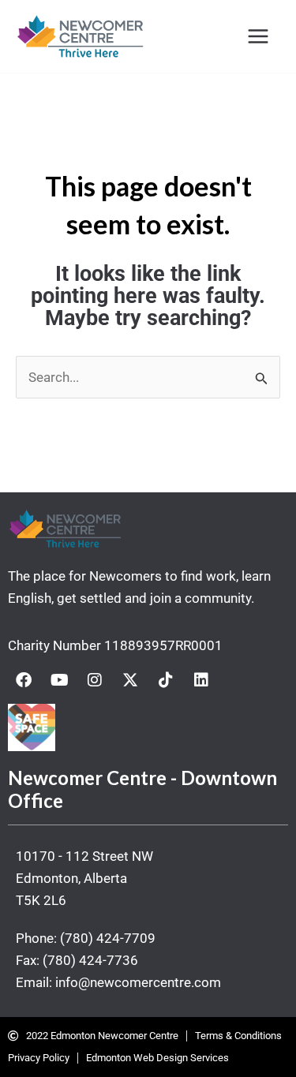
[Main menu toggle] (259, 36)
